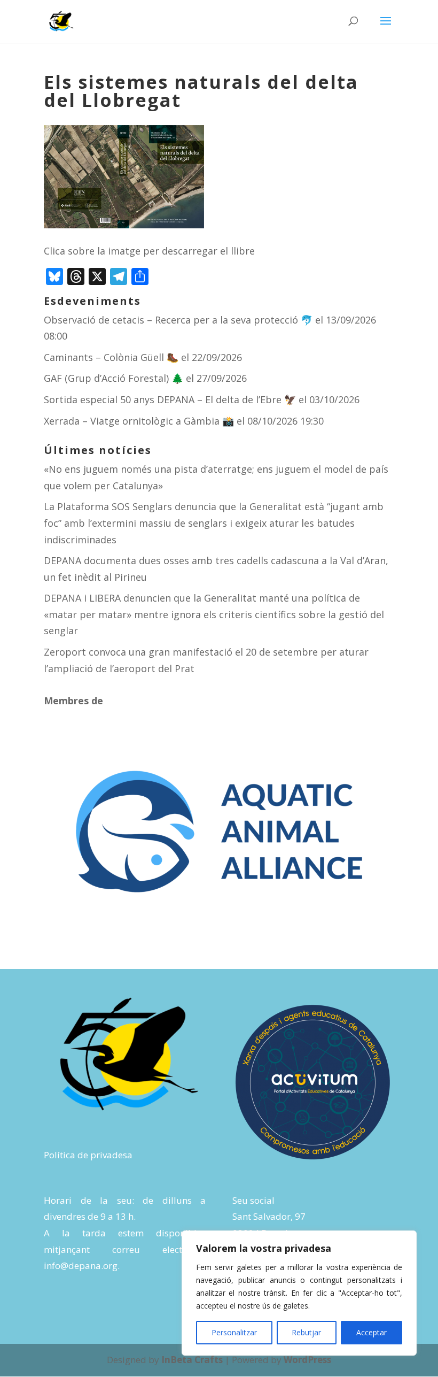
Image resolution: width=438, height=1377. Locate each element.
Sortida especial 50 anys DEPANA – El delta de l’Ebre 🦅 (170, 399)
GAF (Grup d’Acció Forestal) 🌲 (113, 378)
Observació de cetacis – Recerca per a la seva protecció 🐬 (178, 319)
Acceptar (371, 1332)
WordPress (307, 1359)
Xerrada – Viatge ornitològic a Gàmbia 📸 (139, 420)
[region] (299, 1293)
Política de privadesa (88, 1155)
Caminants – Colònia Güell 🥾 (111, 357)
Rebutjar (306, 1332)
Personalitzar (234, 1332)
